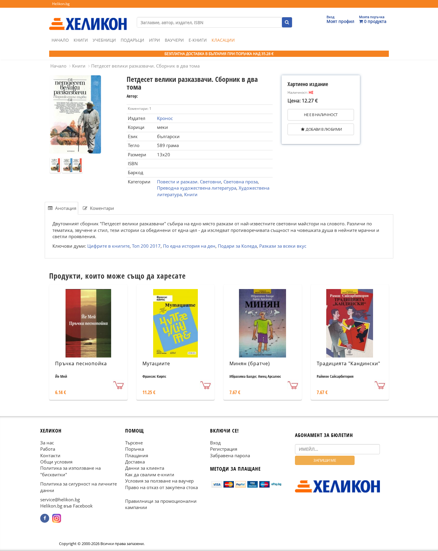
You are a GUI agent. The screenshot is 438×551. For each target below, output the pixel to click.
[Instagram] (56, 518)
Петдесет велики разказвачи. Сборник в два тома (145, 66)
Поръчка (134, 449)
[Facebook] (44, 518)
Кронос (165, 118)
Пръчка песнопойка (81, 363)
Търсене (134, 442)
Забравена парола (230, 455)
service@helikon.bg (60, 499)
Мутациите (156, 363)
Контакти (50, 455)
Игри (154, 40)
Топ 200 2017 (146, 246)
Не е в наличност (320, 114)
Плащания (136, 455)
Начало (60, 40)
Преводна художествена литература (196, 188)
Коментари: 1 (139, 108)
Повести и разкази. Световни (189, 182)
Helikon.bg (61, 3)
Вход (215, 442)
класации (223, 40)
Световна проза (240, 182)
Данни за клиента (144, 468)
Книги (81, 40)
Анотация (65, 208)
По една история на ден (189, 246)
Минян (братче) (249, 363)
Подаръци (132, 40)
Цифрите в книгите (108, 246)
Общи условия (56, 462)
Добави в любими (324, 129)
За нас (47, 442)
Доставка (135, 462)
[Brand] (88, 18)
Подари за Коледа (237, 246)
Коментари (101, 208)
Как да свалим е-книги (149, 474)
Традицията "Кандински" (348, 363)
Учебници (104, 40)
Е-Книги (198, 40)
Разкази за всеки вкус (282, 246)
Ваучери (174, 40)
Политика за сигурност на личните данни (78, 487)
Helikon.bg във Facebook (66, 506)
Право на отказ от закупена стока (161, 487)
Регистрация (223, 449)
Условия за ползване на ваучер (159, 481)
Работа (47, 449)
